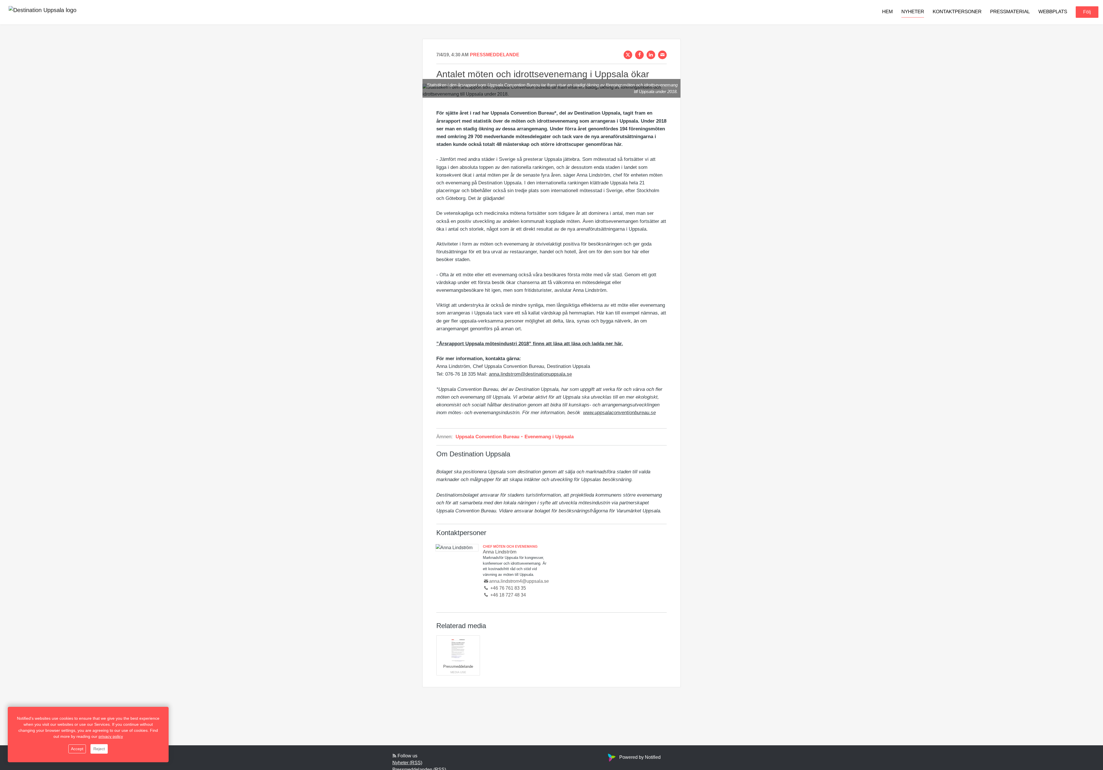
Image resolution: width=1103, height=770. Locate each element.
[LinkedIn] (651, 55)
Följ (1087, 12)
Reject (99, 748)
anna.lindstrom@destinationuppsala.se (530, 374)
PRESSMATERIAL (1010, 12)
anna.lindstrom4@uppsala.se (519, 581)
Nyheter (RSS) (407, 762)
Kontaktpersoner (957, 12)
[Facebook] (639, 55)
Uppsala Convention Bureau (488, 436)
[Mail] (662, 55)
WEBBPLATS (1052, 12)
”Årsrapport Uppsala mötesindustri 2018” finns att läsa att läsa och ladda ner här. (529, 343)
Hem (887, 12)
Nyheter (912, 12)
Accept (77, 748)
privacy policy (111, 736)
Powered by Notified (640, 757)
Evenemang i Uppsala (548, 436)
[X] (628, 55)
